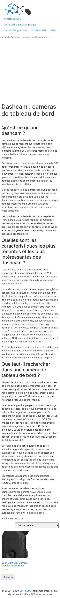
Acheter (8, 577)
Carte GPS (25, 590)
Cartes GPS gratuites (15, 30)
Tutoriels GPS (38, 30)
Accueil (5, 37)
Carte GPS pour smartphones (20, 24)
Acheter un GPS (12, 18)
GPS (53, 30)
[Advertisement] (30, 71)
